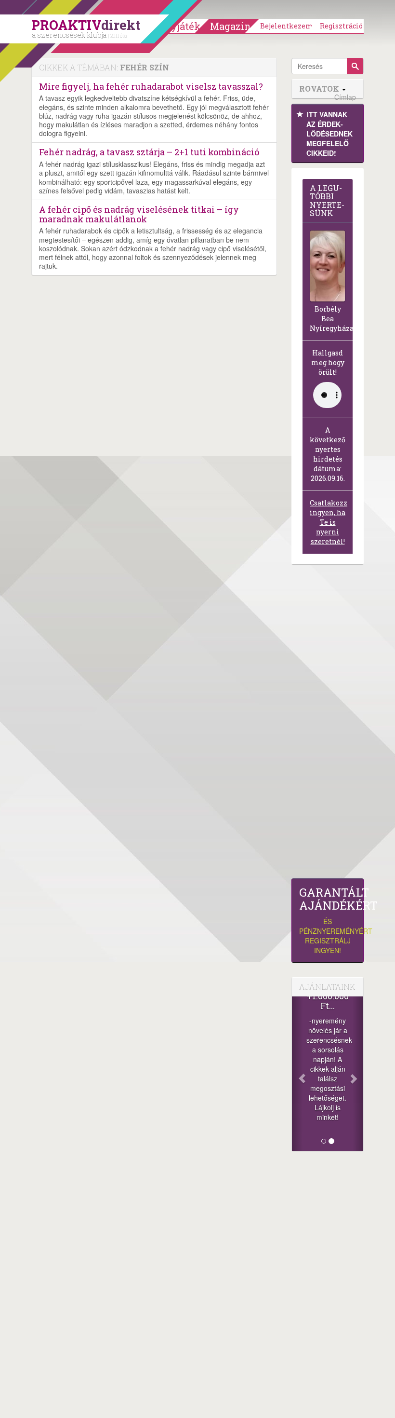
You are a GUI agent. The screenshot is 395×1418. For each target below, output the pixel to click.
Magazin (230, 26)
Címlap (345, 97)
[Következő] (358, 1073)
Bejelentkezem (286, 25)
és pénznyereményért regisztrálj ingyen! (327, 920)
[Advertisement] (327, 724)
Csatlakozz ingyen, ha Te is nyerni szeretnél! (328, 522)
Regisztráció (341, 25)
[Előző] (297, 1073)
